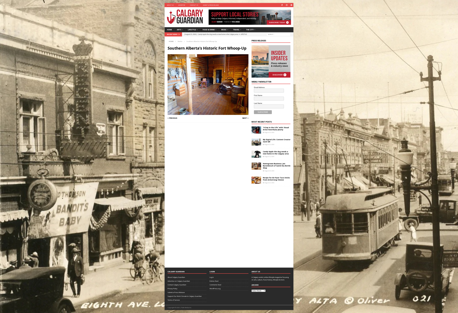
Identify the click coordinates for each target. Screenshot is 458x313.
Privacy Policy (172, 288)
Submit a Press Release (211, 5)
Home (169, 29)
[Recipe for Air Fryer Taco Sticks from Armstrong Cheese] (256, 180)
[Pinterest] (291, 5)
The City (250, 29)
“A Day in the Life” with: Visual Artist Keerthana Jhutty (276, 128)
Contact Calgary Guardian (177, 285)
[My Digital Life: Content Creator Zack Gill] (256, 142)
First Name (258, 95)
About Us (170, 5)
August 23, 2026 (269, 183)
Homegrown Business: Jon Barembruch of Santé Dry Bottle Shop (276, 165)
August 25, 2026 (269, 144)
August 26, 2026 (269, 132)
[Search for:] (278, 34)
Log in (212, 277)
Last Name (258, 103)
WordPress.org (215, 288)
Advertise (181, 5)
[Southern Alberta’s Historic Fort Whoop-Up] (208, 113)
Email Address (259, 87)
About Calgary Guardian (176, 277)
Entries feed (214, 281)
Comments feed (215, 285)
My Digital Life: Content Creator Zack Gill (276, 140)
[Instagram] (287, 5)
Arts (179, 29)
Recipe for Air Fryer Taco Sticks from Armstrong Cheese (276, 179)
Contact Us (194, 5)
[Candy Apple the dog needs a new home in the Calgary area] (256, 154)
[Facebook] (282, 5)
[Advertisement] (269, 225)
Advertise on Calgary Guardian (179, 281)
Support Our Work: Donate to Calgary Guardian (185, 296)
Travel (236, 29)
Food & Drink (209, 29)
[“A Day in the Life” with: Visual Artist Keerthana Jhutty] (256, 130)
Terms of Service (174, 300)
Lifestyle (192, 29)
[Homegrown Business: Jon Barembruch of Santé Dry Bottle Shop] (256, 166)
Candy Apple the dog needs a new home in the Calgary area (276, 152)
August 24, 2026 (269, 171)
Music (223, 29)
